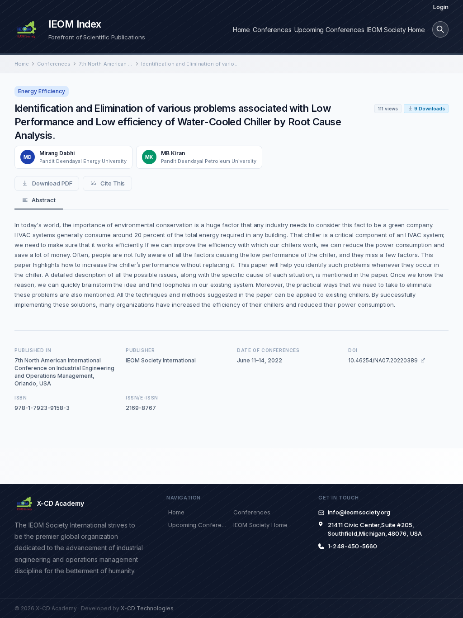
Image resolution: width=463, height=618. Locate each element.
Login (441, 6)
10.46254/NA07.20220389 (383, 360)
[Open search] (440, 29)
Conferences (272, 29)
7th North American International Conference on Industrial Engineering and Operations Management (106, 64)
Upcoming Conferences (329, 29)
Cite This (112, 183)
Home (241, 29)
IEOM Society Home (396, 29)
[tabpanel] (231, 264)
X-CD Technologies (147, 608)
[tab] (38, 200)
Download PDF (52, 183)
